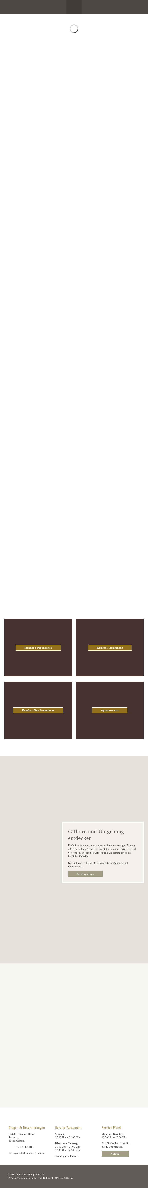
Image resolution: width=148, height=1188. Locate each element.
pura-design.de (29, 1178)
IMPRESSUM (46, 1178)
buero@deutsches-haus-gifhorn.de (27, 1152)
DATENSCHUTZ (64, 1178)
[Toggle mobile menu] (75, 9)
